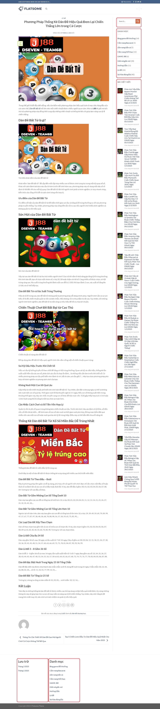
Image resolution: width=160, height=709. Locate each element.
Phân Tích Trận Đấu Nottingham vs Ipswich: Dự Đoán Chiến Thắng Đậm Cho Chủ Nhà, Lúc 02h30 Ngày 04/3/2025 (132, 219)
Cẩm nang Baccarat (125, 43)
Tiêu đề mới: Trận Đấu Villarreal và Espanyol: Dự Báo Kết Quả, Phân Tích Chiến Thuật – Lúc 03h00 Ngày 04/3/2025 (132, 262)
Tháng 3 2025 (23, 666)
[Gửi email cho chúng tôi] (140, 2)
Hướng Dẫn (122, 65)
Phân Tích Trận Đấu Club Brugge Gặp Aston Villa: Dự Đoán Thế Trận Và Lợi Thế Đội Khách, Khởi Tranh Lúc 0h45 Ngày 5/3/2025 (132, 158)
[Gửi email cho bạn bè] (64, 605)
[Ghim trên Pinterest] (68, 605)
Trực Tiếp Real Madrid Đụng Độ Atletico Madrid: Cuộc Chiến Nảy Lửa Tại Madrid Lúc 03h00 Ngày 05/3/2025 (132, 135)
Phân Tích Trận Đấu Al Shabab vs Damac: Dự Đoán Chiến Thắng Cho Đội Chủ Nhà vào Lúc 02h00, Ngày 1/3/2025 (131, 322)
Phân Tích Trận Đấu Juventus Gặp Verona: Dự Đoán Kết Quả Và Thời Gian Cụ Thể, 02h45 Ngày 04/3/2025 (132, 241)
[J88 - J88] (30, 8)
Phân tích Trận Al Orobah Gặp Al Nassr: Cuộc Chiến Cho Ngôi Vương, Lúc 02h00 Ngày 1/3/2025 (131, 281)
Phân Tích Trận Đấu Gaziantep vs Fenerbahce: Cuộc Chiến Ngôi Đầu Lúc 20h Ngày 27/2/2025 (131, 361)
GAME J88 (121, 56)
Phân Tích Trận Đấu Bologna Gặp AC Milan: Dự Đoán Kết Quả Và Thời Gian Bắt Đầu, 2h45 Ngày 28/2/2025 (132, 462)
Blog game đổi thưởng (126, 38)
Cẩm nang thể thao (125, 52)
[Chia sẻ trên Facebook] (55, 605)
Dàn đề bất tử (35, 108)
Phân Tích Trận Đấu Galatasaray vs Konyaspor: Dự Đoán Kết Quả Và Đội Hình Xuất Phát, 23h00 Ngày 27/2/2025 (132, 423)
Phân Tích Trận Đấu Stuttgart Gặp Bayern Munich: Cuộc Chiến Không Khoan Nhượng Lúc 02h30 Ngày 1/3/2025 (132, 301)
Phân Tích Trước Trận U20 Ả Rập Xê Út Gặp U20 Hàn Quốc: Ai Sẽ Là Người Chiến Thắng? (132, 342)
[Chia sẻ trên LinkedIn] (72, 605)
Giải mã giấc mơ (123, 61)
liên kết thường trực (79, 613)
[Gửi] (138, 21)
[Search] (46, 9)
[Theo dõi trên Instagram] (136, 2)
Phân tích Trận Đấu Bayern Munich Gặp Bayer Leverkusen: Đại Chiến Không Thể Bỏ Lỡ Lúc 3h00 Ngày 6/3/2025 (132, 96)
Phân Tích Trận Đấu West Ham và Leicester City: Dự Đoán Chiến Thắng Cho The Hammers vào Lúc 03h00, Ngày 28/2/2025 (132, 381)
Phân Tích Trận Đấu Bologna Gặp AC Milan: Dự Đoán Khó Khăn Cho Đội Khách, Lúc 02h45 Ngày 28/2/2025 (132, 402)
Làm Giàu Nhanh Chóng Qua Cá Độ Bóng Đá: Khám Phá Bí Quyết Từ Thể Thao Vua (131, 481)
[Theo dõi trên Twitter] (138, 2)
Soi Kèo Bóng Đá (124, 74)
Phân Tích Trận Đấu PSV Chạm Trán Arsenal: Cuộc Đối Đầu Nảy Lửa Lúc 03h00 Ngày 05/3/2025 (132, 116)
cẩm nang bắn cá (124, 47)
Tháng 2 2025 (23, 670)
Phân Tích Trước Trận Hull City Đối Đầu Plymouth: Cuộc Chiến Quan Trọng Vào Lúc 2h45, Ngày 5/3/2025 (131, 180)
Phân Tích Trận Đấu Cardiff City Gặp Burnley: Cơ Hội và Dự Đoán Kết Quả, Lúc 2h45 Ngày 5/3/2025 (132, 200)
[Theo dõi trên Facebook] (133, 2)
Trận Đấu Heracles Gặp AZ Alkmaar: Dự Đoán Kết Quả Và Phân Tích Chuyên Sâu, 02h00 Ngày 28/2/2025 (132, 442)
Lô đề (64, 18)
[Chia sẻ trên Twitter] (59, 605)
